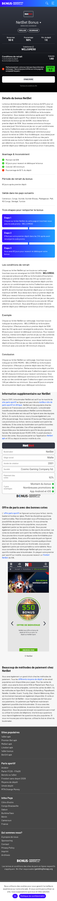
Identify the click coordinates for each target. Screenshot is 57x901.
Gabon (4, 809)
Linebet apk (7, 747)
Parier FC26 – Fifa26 (10, 771)
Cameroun (6, 820)
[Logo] (28, 860)
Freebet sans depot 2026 (13, 778)
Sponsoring (7, 840)
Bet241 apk (6, 754)
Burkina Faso (7, 813)
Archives (5, 855)
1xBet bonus (7, 751)
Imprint (4, 851)
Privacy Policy (7, 847)
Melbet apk (6, 743)
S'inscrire (28, 79)
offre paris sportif (11, 513)
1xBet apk (6, 736)
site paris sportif (9, 402)
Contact (5, 844)
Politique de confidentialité (32, 896)
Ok (15, 896)
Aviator (4, 767)
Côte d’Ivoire (7, 802)
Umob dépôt (7, 785)
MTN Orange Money (10, 789)
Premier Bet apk (9, 740)
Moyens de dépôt (9, 782)
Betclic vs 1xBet (9, 774)
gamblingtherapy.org (44, 869)
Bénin (4, 816)
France (4, 824)
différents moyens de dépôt (30, 679)
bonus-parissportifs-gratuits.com (16, 3)
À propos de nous (9, 836)
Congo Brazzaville (10, 805)
